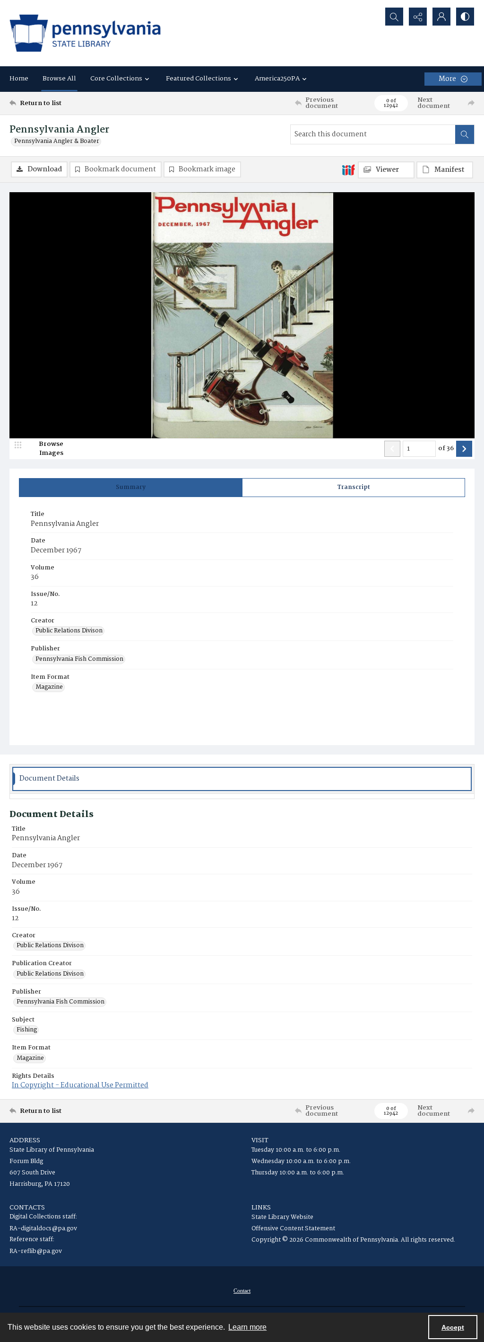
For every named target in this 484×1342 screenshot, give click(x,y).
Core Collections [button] (116, 78)
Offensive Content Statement (293, 1229)
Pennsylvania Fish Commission (79, 659)
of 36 (446, 448)
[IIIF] (348, 169)
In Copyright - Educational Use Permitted (80, 1085)
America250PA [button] (277, 78)
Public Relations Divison (69, 631)
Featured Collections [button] (198, 78)
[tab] (130, 488)
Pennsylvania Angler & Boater (56, 141)
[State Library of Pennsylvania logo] (85, 33)
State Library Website (282, 1217)
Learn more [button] (247, 1327)
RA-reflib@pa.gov (35, 1251)
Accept (452, 1327)
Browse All (59, 78)
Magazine (49, 687)
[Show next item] (464, 449)
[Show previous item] (392, 449)
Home (18, 78)
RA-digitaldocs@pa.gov (43, 1229)
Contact (242, 1291)
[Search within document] (464, 134)
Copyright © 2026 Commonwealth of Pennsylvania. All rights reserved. (353, 1240)
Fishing (27, 1030)
